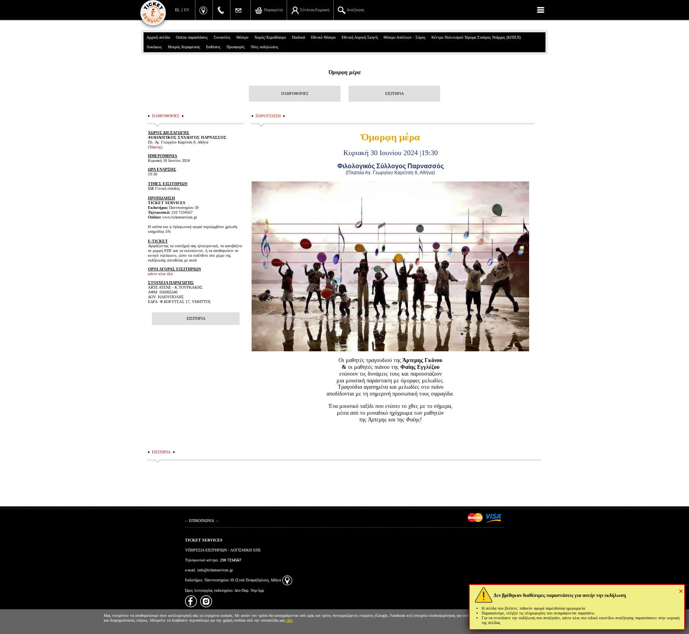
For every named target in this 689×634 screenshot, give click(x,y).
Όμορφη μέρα (345, 72)
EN (186, 10)
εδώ (289, 620)
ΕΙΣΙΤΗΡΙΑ (394, 93)
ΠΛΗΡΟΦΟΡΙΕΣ (295, 93)
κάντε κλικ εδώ (160, 274)
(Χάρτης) (155, 147)
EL (177, 10)
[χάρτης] (287, 580)
